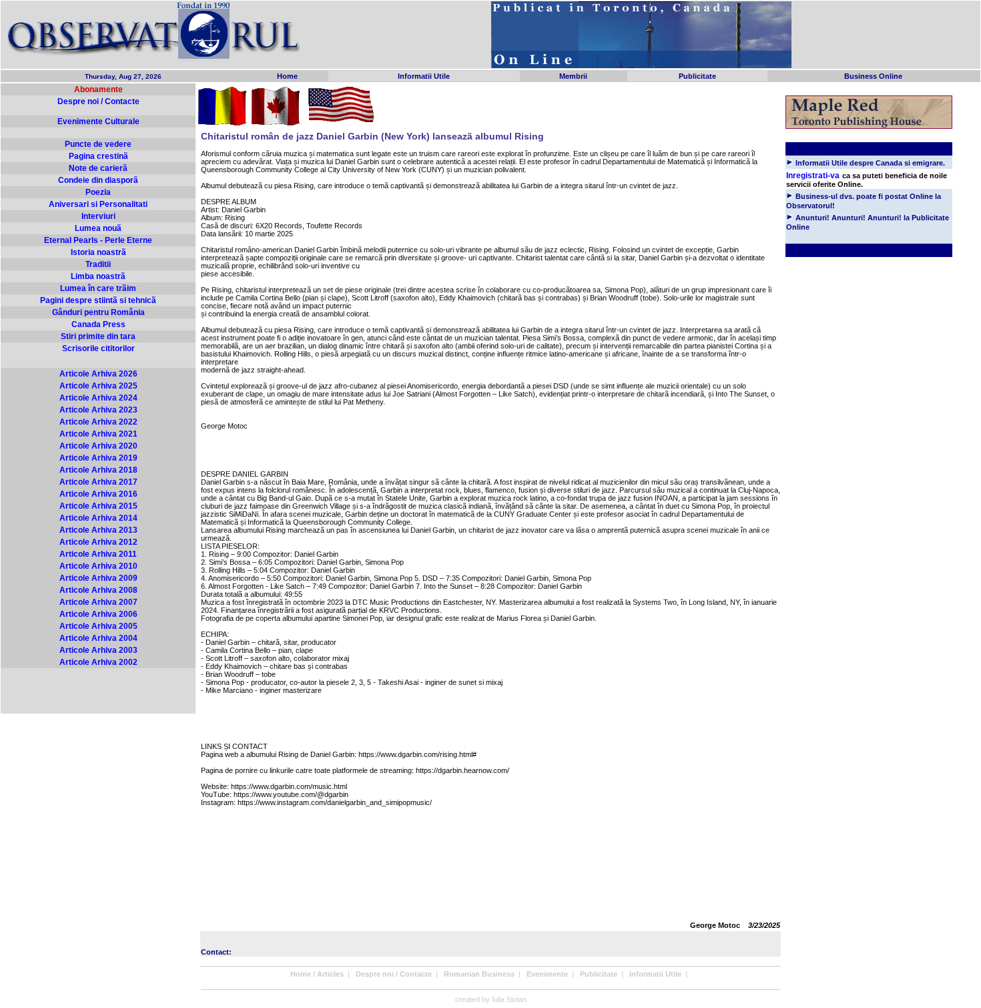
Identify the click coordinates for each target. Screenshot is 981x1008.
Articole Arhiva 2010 (98, 566)
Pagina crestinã (98, 156)
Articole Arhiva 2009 (98, 578)
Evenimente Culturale (98, 121)
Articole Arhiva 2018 (98, 470)
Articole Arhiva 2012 (98, 542)
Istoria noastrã (98, 252)
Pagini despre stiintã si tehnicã (98, 300)
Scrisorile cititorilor (98, 348)
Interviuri (98, 216)
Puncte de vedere (98, 144)
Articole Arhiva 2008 (98, 590)
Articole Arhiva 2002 (98, 662)
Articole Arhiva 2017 (98, 482)
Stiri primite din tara (98, 336)
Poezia (98, 192)
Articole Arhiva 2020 (98, 446)
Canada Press (98, 324)
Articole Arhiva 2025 (98, 386)
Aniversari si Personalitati (98, 204)
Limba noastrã (98, 276)
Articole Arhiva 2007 (98, 602)
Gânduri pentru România (98, 312)
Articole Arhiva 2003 (98, 650)
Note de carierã (98, 168)
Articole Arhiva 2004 (98, 638)
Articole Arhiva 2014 (98, 518)
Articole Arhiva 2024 (98, 398)
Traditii (98, 264)
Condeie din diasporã (98, 180)
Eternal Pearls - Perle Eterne (98, 240)
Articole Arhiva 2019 (98, 458)
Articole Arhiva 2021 (98, 434)
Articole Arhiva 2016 (98, 494)
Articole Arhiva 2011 (98, 554)
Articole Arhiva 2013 (98, 530)
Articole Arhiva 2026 (98, 374)
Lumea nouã (98, 228)
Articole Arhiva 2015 (98, 506)
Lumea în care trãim (98, 288)
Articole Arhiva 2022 (98, 422)
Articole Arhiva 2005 (98, 626)
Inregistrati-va (813, 175)
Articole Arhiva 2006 (98, 614)
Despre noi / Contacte (98, 101)
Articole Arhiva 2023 (98, 410)
